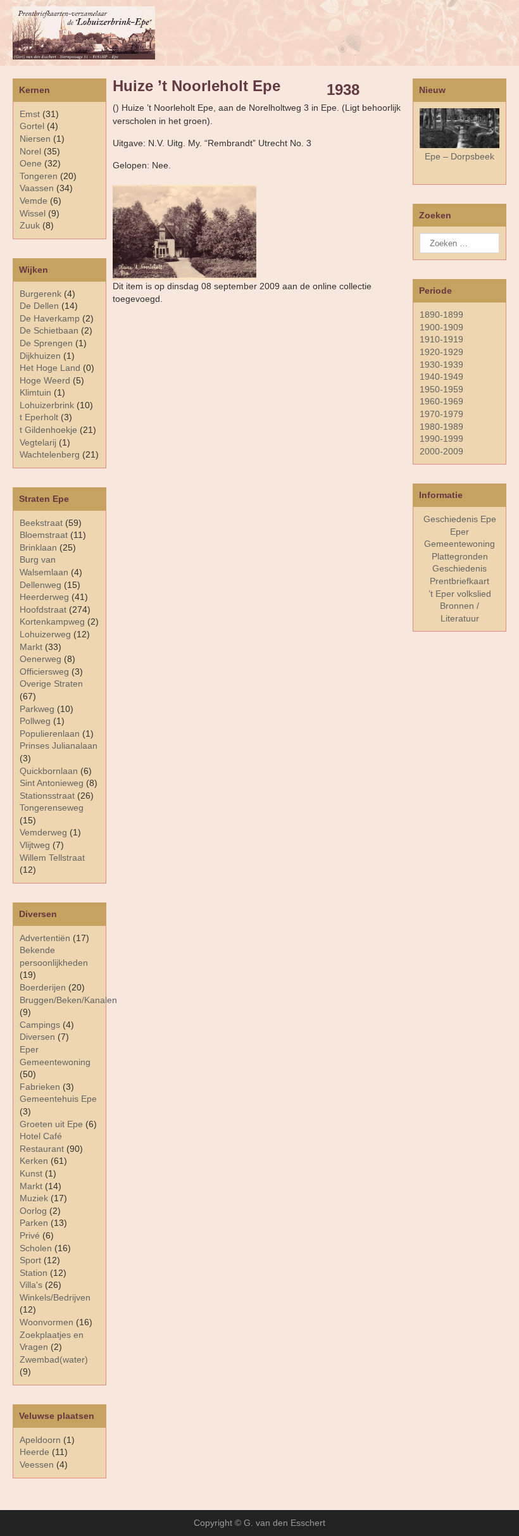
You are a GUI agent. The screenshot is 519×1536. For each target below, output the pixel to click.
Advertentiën (45, 938)
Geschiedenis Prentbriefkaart (459, 574)
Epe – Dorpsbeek (459, 156)
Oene (31, 163)
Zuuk (30, 225)
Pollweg (35, 721)
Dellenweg (40, 585)
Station (33, 1273)
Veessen (37, 1464)
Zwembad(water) (54, 1359)
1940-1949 (441, 377)
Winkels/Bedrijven (55, 1297)
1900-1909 (441, 327)
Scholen (36, 1248)
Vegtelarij (38, 442)
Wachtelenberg (50, 454)
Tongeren (39, 176)
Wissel (33, 213)
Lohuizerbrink (47, 405)
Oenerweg (40, 659)
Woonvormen (46, 1322)
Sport (30, 1260)
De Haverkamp (50, 318)
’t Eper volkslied (459, 594)
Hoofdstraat (43, 609)
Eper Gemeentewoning (459, 538)
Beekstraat (41, 523)
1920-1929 (441, 352)
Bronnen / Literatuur (459, 612)
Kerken (34, 1161)
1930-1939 (441, 364)
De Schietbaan (49, 330)
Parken (34, 1223)
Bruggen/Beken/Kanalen (68, 1000)
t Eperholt (39, 417)
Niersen (35, 139)
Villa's (31, 1285)
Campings (40, 1025)
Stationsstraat (47, 795)
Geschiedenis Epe (459, 519)
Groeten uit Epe (51, 1124)
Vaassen (37, 188)
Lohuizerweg (45, 634)
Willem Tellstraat (52, 857)
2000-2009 (441, 451)
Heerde (34, 1452)
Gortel (32, 126)
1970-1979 (441, 414)
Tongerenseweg (52, 807)
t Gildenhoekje (48, 430)
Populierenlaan (50, 733)
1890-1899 (441, 314)
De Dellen (39, 306)
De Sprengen (46, 343)
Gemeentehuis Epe (58, 1099)
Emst (30, 114)
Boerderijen (43, 987)
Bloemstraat (44, 535)
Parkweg (37, 709)
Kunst (31, 1173)
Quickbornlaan (49, 771)
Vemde (33, 201)
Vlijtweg (35, 845)
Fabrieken (40, 1087)
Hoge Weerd (45, 380)
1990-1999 (441, 439)
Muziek (34, 1198)
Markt (31, 1186)
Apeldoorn (40, 1440)
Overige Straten (51, 683)
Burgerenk (40, 294)
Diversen (37, 1037)
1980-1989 (441, 426)
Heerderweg (44, 597)
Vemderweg (43, 832)
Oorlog (33, 1211)
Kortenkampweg (52, 621)
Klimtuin (35, 392)
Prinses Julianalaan (58, 745)
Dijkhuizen (40, 356)
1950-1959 (441, 389)
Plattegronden (460, 556)
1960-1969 (441, 401)
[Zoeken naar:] (459, 243)
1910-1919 (441, 339)
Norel (30, 151)
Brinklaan (38, 547)
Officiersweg (44, 671)
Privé (30, 1235)
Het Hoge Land (50, 368)
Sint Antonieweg (52, 783)
